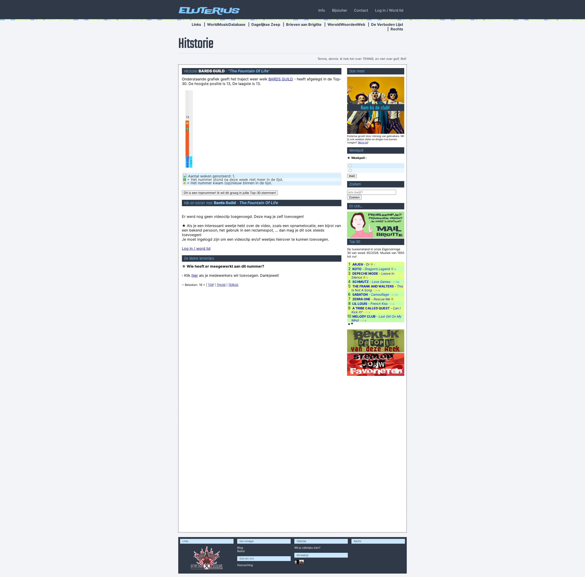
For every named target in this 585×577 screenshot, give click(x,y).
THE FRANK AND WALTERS (373, 286)
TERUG (233, 285)
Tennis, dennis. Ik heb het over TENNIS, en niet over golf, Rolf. (362, 59)
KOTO (357, 269)
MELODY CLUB (363, 316)
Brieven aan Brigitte (304, 24)
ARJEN (357, 264)
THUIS (221, 285)
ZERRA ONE (361, 299)
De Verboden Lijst (387, 24)
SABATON (360, 294)
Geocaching (245, 565)
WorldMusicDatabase (226, 24)
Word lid (363, 142)
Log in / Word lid (389, 10)
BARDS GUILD (281, 79)
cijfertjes (307, 547)
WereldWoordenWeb (346, 24)
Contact (361, 10)
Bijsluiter (339, 10)
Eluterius (208, 10)
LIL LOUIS (359, 304)
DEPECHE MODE (365, 273)
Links (196, 24)
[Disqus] (261, 348)
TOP (211, 285)
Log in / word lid (196, 248)
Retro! (241, 551)
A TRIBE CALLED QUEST (371, 308)
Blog (240, 547)
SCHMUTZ (360, 282)
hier (194, 275)
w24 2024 (187, 162)
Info (321, 10)
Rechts (397, 29)
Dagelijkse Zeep (265, 24)
